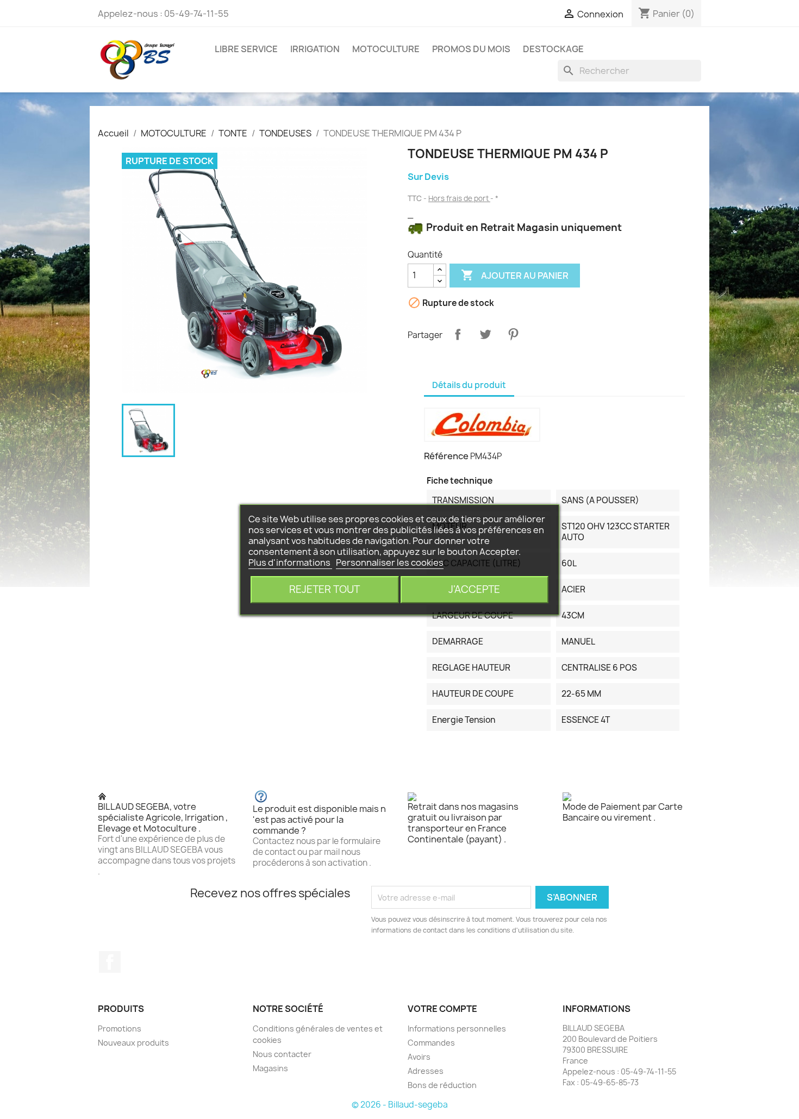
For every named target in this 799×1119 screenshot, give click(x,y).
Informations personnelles (457, 1028)
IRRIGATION (315, 49)
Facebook (110, 962)
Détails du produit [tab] (469, 385)
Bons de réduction (442, 1085)
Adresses (426, 1071)
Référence (446, 456)
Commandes (431, 1042)
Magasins (270, 1068)
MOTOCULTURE (386, 49)
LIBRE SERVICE (246, 49)
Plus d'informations (290, 562)
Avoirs (419, 1057)
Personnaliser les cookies (390, 562)
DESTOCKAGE (553, 49)
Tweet (485, 334)
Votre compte (442, 1009)
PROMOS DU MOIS (471, 49)
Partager (458, 334)
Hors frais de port (459, 198)
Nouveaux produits (133, 1042)
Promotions (119, 1028)
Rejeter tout (324, 589)
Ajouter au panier (515, 275)
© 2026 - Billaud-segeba (400, 1104)
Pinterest (513, 334)
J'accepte (474, 589)
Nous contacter (282, 1054)
